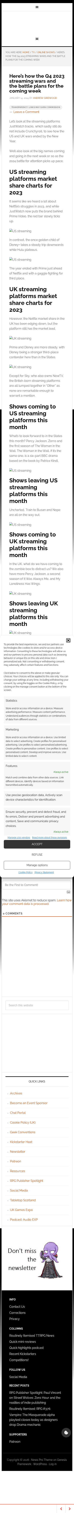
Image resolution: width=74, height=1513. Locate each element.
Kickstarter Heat (21, 1142)
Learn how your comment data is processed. (37, 902)
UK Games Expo (21, 1210)
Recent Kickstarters (23, 1354)
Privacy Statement (44, 872)
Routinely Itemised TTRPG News (31, 1335)
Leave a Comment (26, 112)
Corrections (17, 1313)
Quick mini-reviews (22, 1342)
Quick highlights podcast (26, 1348)
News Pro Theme (42, 1459)
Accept (37, 844)
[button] (68, 640)
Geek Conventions (22, 1132)
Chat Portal (18, 1113)
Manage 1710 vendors (19, 837)
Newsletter (17, 1151)
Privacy (14, 1319)
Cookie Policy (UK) (22, 1122)
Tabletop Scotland (23, 1200)
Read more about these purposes (49, 837)
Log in (53, 1464)
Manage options (37, 865)
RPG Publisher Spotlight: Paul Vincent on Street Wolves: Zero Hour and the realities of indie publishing (35, 1397)
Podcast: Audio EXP (24, 1219)
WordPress (40, 1464)
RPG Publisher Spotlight (26, 1181)
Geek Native (37, 23)
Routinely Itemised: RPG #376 (29, 1409)
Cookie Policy (25, 872)
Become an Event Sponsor (29, 1103)
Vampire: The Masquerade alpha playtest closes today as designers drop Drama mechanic (33, 1420)
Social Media (19, 1190)
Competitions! (19, 1360)
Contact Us (17, 1306)
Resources (17, 1171)
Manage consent (66, 1432)
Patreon (15, 1161)
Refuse (37, 854)
